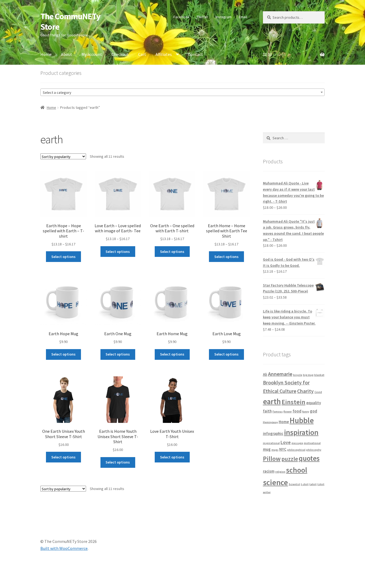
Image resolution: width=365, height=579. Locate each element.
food (297, 411)
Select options (63, 256)
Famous (278, 411)
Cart (142, 54)
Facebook (181, 16)
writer (267, 492)
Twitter (202, 16)
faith (267, 411)
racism (268, 471)
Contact (195, 54)
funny (305, 411)
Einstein (293, 402)
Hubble (302, 420)
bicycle (297, 375)
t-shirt (305, 484)
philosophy (313, 449)
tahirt (313, 484)
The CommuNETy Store (70, 21)
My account (91, 54)
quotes (309, 458)
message (297, 443)
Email (243, 16)
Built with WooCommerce (64, 548)
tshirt (320, 484)
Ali (265, 374)
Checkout (120, 54)
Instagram (224, 16)
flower (288, 411)
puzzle (289, 458)
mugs (274, 449)
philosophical (296, 449)
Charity (305, 391)
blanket (319, 375)
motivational (312, 443)
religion (280, 471)
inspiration (301, 432)
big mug (308, 375)
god (313, 411)
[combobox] (182, 92)
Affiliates (164, 54)
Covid (318, 392)
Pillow (272, 458)
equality (313, 402)
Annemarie (280, 373)
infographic (273, 433)
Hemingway (270, 422)
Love (286, 442)
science (275, 482)
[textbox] (182, 92)
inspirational (271, 443)
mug (267, 449)
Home (46, 54)
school (296, 470)
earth (272, 401)
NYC (282, 449)
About (66, 54)
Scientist (294, 484)
